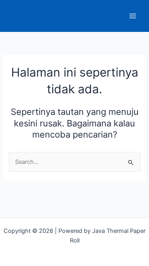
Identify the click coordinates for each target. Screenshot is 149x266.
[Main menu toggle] (132, 16)
